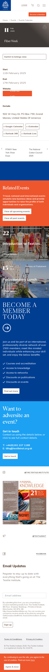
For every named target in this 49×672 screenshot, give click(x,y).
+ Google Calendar (13, 126)
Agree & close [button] (12, 666)
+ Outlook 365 (11, 133)
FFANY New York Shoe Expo (11, 152)
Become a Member (37, 14)
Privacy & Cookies (34, 639)
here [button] (33, 660)
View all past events (14, 218)
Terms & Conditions (13, 639)
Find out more (11, 391)
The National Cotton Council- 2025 (36, 152)
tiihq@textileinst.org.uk (19, 448)
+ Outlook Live (29, 133)
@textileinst (39, 536)
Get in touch (10, 456)
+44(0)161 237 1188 (18, 445)
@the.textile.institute (36, 472)
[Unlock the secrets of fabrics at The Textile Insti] (24, 502)
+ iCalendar (32, 126)
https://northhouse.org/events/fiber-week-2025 (17, 93)
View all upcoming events (17, 211)
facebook (41, 554)
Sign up (8, 624)
